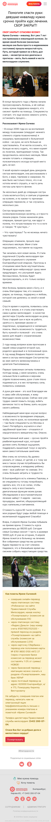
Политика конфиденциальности (25, 811)
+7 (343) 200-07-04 (31, 793)
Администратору (36, 807)
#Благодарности (26, 751)
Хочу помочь (34, 4)
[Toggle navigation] (45, 3)
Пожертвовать (15, 739)
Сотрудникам (12, 807)
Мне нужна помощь (27, 778)
